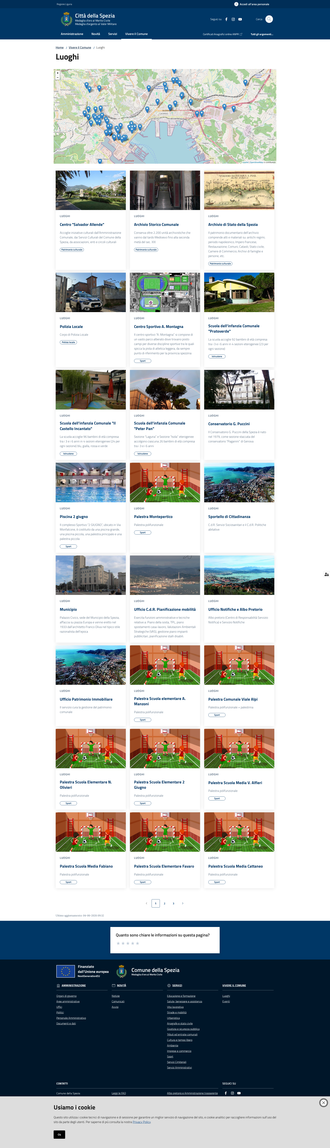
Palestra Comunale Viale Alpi (233, 699)
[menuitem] (72, 34)
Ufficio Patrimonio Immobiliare (86, 699)
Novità (121, 985)
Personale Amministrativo (71, 1018)
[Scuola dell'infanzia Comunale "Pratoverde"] (239, 292)
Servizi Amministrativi (179, 1067)
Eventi (226, 1001)
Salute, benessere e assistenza (184, 1001)
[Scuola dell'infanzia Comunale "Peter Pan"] (165, 390)
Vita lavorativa (175, 1007)
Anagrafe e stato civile (180, 1023)
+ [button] (58, 73)
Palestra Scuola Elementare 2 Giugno (159, 784)
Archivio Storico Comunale (156, 224)
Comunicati (118, 1001)
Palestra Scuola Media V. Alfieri (235, 782)
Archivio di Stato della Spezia (233, 224)
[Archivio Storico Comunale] (165, 190)
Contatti (62, 1084)
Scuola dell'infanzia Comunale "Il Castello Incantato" (88, 425)
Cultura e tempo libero (179, 1040)
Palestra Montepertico (153, 516)
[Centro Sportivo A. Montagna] (165, 292)
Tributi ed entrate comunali (182, 1034)
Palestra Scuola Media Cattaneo (235, 866)
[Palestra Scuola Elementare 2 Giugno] (165, 748)
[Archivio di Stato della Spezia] (239, 190)
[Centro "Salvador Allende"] (91, 190)
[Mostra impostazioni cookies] (326, 574)
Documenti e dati (66, 1023)
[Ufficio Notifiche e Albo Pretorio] (239, 575)
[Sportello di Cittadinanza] (239, 482)
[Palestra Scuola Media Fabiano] (91, 832)
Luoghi (226, 996)
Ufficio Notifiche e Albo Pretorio (235, 609)
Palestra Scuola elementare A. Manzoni (160, 701)
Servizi (177, 985)
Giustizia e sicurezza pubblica (183, 1029)
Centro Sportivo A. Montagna (158, 326)
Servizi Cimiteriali (176, 1062)
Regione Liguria (64, 4)
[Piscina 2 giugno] (91, 482)
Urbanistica (173, 1018)
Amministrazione (74, 985)
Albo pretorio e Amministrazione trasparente (192, 1093)
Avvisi (115, 1007)
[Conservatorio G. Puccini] (239, 390)
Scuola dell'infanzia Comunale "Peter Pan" (159, 425)
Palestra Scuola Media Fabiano (86, 866)
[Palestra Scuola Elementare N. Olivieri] (91, 748)
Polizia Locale (71, 326)
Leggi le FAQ (119, 1093)
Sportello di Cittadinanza (229, 516)
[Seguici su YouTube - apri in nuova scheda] (238, 19)
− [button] (58, 77)
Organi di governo (66, 996)
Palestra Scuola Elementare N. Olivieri (86, 784)
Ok (59, 1135)
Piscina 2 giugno (74, 516)
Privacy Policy (142, 1122)
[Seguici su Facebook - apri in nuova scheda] (225, 19)
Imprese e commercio (179, 1051)
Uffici (59, 1007)
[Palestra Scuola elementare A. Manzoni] (165, 665)
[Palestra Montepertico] (165, 482)
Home (60, 47)
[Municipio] (91, 575)
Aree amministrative (68, 1001)
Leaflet (245, 162)
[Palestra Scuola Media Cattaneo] (239, 832)
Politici (60, 1012)
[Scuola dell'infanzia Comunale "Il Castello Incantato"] (91, 390)
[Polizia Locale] (91, 292)
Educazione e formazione (181, 996)
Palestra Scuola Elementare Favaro (164, 866)
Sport (170, 1056)
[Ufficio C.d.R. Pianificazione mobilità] (165, 575)
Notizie (116, 996)
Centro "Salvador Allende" (82, 224)
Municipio (68, 609)
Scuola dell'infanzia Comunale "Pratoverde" (234, 328)
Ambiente (172, 1045)
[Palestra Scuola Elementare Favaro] (165, 832)
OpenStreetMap (256, 162)
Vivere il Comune (80, 47)
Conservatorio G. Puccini (229, 424)
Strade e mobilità (176, 1012)
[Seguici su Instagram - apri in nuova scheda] (231, 19)
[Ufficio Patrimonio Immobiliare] (91, 665)
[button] (269, 19)
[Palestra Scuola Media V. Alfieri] (239, 748)
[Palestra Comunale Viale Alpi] (239, 665)
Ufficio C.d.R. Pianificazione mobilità (165, 609)
